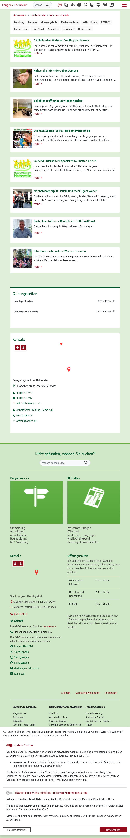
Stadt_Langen (21, 651)
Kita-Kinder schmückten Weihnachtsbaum (60, 251)
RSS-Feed (19, 673)
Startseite (21, 15)
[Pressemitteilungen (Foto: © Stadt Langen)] (93, 502)
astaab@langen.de (26, 420)
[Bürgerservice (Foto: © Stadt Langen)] (36, 502)
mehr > (38, 53)
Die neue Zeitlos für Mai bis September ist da (62, 130)
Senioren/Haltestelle (59, 15)
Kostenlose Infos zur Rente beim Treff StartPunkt (64, 221)
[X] (85, 4)
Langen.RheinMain (24, 646)
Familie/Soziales (38, 15)
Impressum (49, 626)
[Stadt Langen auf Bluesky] (105, 4)
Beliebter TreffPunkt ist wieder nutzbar (58, 100)
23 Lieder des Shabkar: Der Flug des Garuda (61, 40)
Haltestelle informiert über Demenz (56, 70)
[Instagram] (92, 4)
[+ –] (65, 359)
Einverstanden (113, 829)
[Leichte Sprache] (60, 4)
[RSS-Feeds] (111, 4)
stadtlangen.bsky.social (26, 668)
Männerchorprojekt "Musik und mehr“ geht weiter (65, 191)
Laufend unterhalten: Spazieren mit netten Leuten (65, 160)
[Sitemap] (72, 4)
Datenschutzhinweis (16, 829)
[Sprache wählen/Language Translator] (66, 4)
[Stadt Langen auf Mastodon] (98, 4)
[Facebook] (79, 4)
